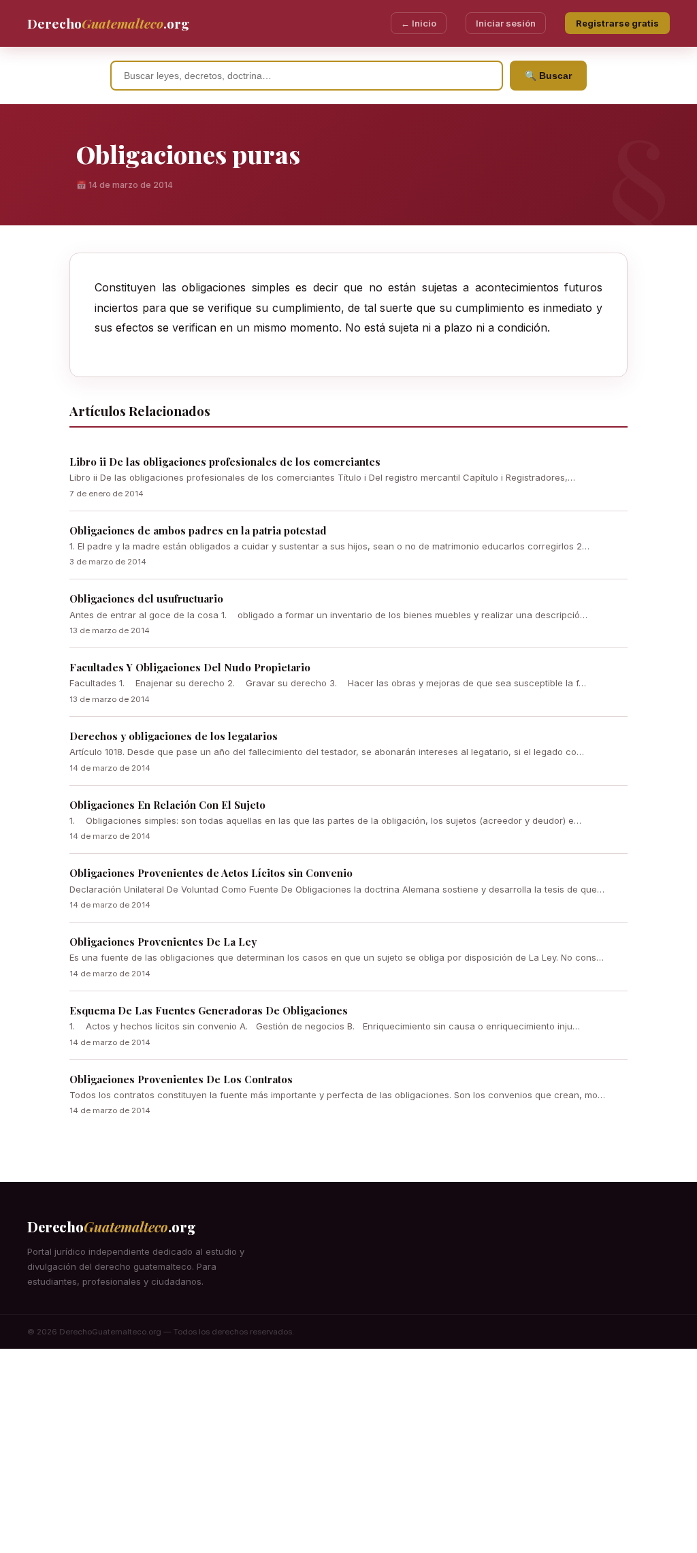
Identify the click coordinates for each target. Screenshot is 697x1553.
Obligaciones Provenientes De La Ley (163, 941)
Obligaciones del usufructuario (146, 598)
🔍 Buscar (548, 75)
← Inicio (418, 23)
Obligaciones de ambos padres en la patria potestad (198, 530)
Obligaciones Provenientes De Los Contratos (181, 1079)
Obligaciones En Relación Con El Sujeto (167, 805)
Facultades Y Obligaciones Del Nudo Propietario (189, 667)
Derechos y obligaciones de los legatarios (173, 736)
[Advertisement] (348, 1451)
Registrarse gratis (617, 23)
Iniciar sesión (506, 23)
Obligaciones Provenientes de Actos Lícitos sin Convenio (211, 873)
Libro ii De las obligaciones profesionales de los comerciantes (224, 461)
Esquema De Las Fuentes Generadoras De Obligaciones (208, 1010)
